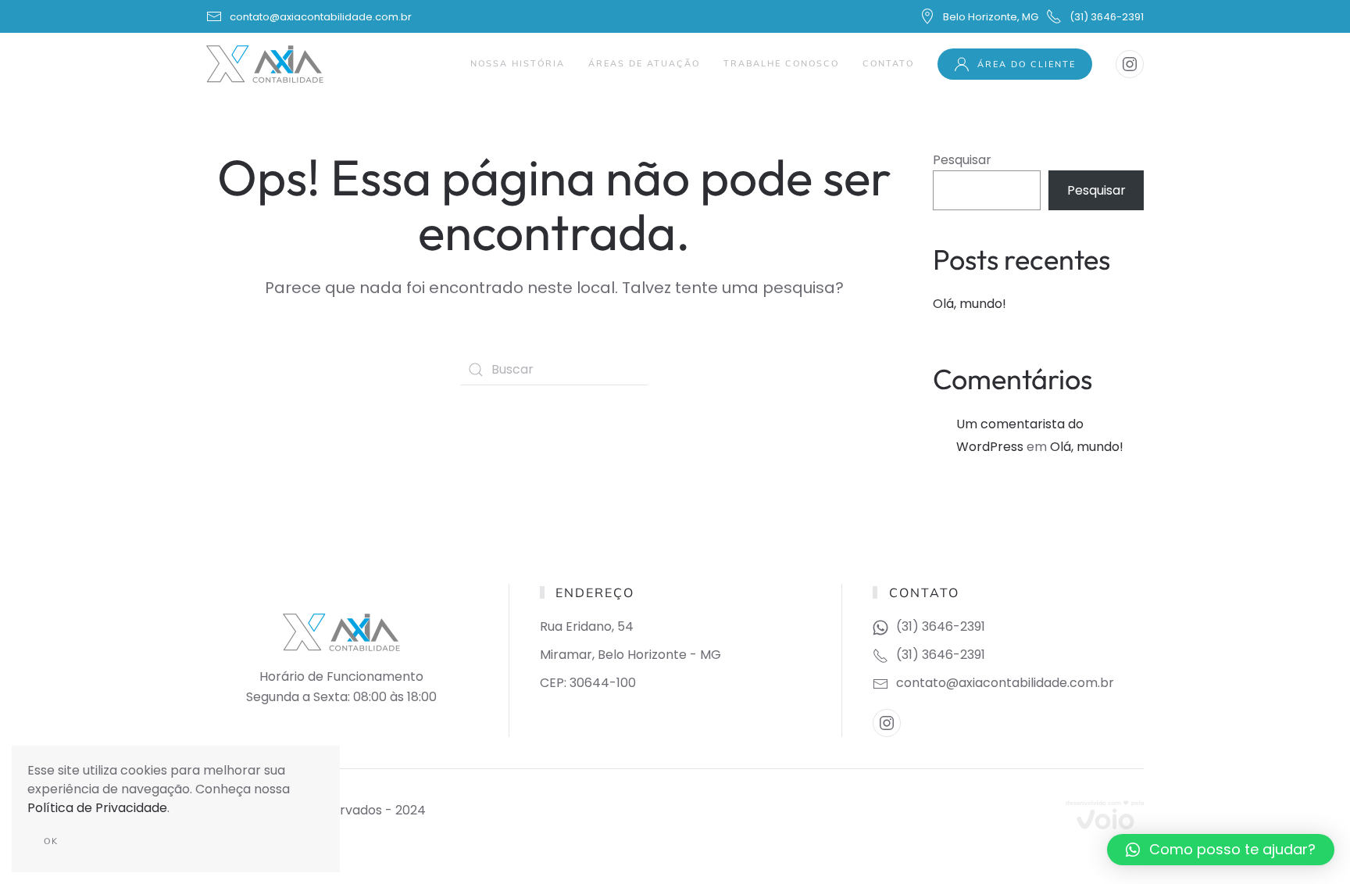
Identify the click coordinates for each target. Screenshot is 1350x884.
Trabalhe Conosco (781, 63)
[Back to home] (266, 64)
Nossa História (517, 63)
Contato (888, 63)
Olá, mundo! (969, 304)
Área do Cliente (1026, 64)
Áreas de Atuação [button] (644, 63)
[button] (1220, 849)
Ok (51, 841)
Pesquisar (962, 160)
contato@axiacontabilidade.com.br (321, 16)
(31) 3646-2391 (1107, 16)
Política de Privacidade (97, 808)
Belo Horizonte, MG (990, 16)
